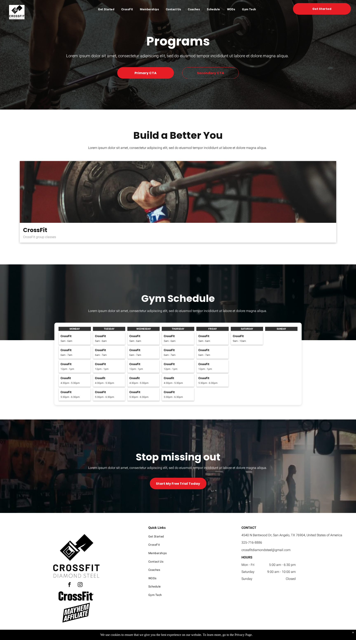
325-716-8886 (251, 542)
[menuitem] (106, 9)
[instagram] (80, 585)
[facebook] (69, 585)
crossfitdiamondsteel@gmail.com (265, 550)
